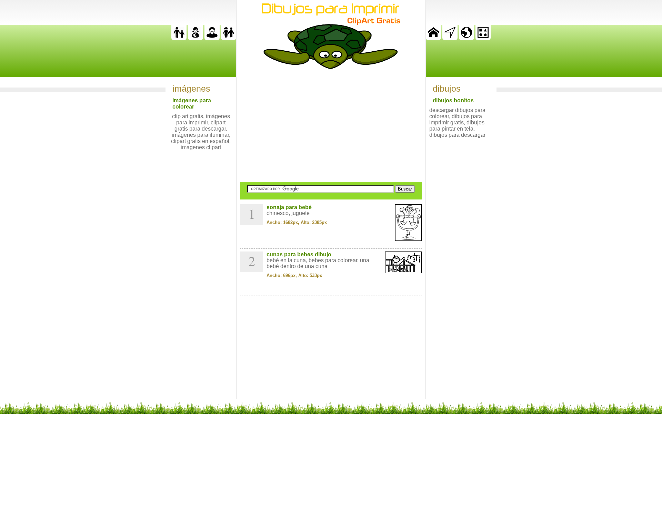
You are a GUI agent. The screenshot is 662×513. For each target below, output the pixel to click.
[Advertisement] (331, 125)
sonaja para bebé (289, 207)
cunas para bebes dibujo (299, 254)
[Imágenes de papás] (212, 38)
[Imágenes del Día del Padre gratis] (179, 38)
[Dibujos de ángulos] (450, 38)
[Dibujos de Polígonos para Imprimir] (483, 38)
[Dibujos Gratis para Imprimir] (433, 38)
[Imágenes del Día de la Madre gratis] (195, 38)
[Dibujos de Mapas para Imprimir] (466, 38)
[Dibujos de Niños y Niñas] (228, 38)
